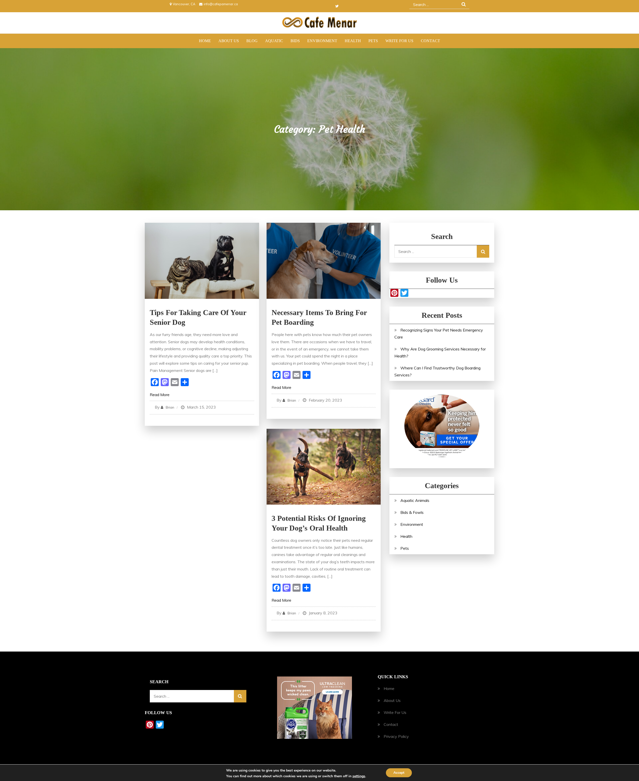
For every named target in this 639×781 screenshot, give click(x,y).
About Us (228, 41)
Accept (398, 772)
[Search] (483, 251)
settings (358, 776)
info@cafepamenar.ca (221, 4)
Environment (322, 41)
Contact (430, 41)
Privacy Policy (396, 736)
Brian (170, 407)
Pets (373, 41)
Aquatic (274, 41)
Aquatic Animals (414, 500)
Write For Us (399, 41)
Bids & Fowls (412, 512)
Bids (295, 41)
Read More (159, 394)
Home (205, 41)
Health (353, 41)
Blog (252, 41)
